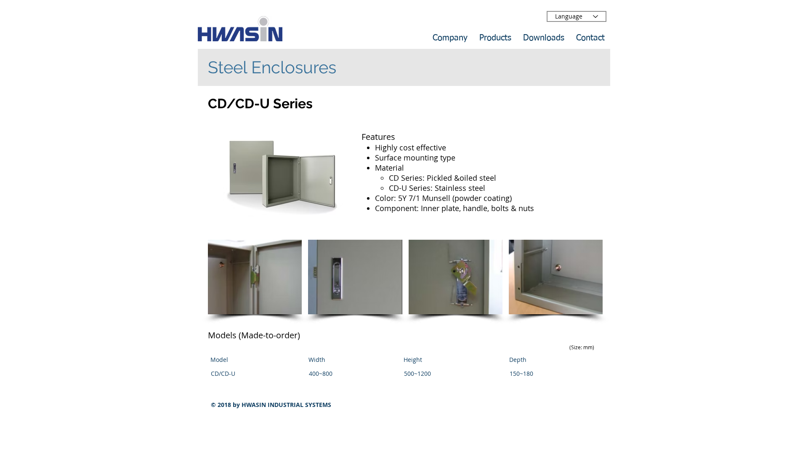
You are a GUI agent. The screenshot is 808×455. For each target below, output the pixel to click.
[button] (255, 277)
